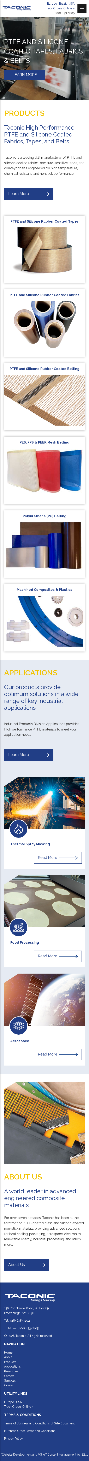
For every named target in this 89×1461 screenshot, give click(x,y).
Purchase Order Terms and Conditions (29, 1431)
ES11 (85, 1454)
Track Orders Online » (60, 8)
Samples (10, 1380)
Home (8, 1352)
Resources (11, 1371)
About (8, 1357)
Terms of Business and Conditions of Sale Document (39, 1423)
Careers (9, 1376)
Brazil (63, 3)
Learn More (18, 193)
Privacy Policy (13, 1438)
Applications (12, 1366)
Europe (52, 3)
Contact (9, 1385)
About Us (16, 1264)
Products (10, 1362)
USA (72, 3)
